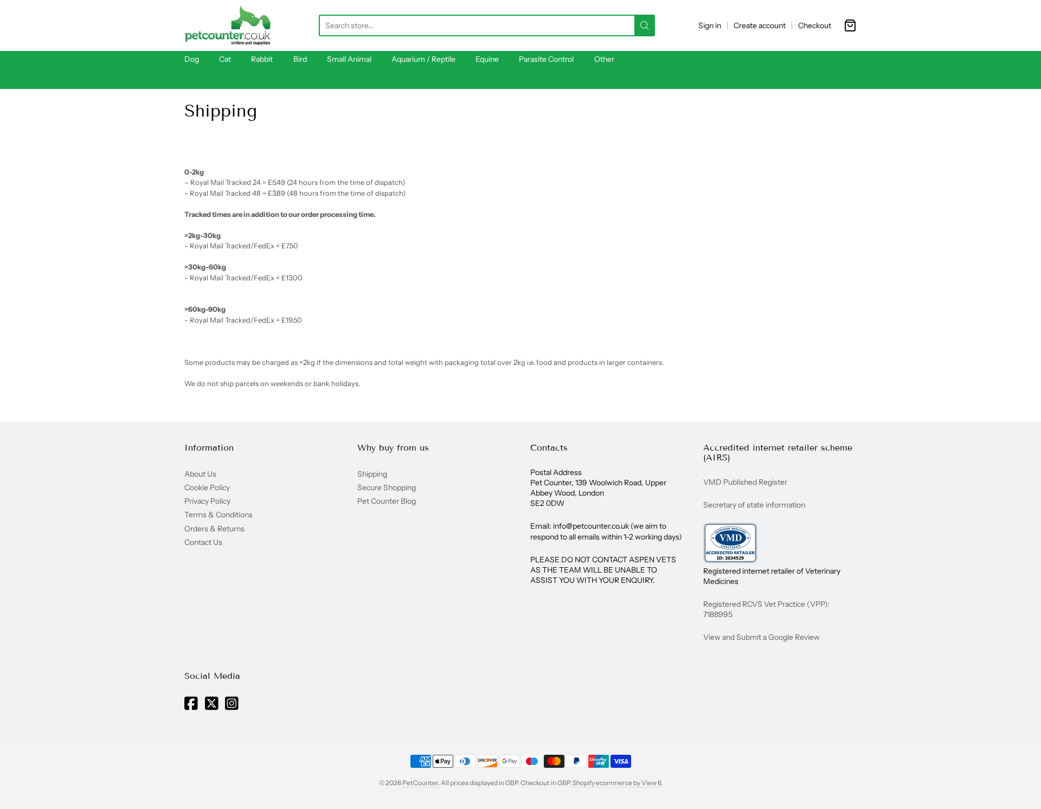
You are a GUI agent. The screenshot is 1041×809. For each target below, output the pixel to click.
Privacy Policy (207, 501)
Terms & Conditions (218, 514)
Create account (760, 25)
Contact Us (203, 542)
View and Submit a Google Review (761, 637)
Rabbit (262, 59)
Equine (487, 59)
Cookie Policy (207, 487)
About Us (200, 474)
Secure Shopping (386, 487)
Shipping (372, 474)
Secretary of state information (754, 505)
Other (604, 59)
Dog (191, 59)
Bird (300, 59)
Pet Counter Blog (386, 501)
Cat (225, 59)
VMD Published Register (745, 482)
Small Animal (349, 59)
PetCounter (420, 783)
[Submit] (644, 25)
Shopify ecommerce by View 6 (617, 783)
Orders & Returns (214, 529)
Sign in (709, 25)
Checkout (814, 25)
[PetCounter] (227, 25)
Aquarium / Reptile (423, 59)
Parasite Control (546, 59)
